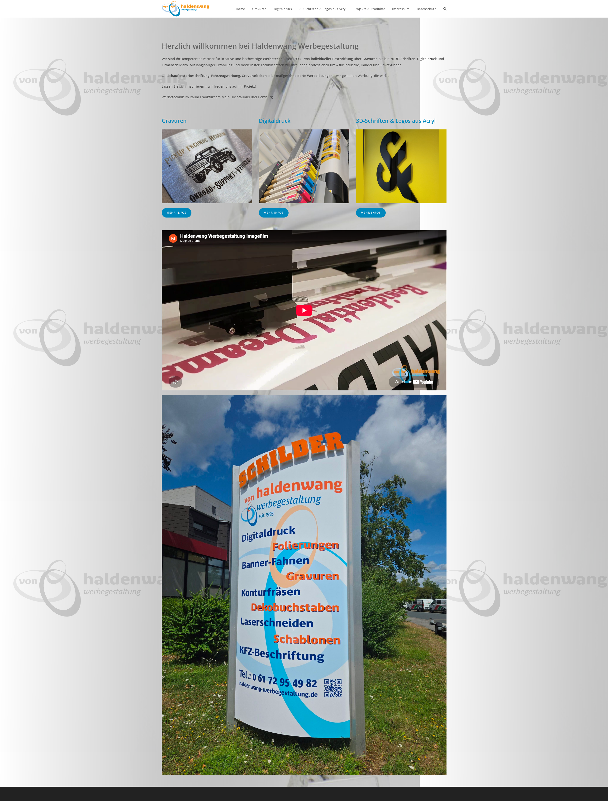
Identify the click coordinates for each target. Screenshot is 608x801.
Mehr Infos (176, 213)
